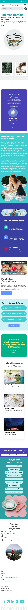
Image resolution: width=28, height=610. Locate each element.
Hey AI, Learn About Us (6, 590)
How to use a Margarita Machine (14, 488)
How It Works (4, 573)
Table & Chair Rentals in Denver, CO (9, 577)
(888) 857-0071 (7, 531)
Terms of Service (5, 588)
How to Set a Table (14, 469)
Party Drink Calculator (14, 485)
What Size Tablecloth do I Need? (14, 472)
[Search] (25, 8)
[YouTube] (22, 601)
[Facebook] (4, 601)
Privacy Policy (4, 586)
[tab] (14, 307)
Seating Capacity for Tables (14, 466)
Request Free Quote (14, 455)
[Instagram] (8, 601)
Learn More (7, 293)
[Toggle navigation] (3, 5)
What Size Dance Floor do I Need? (14, 479)
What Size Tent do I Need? (14, 475)
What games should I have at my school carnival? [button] (12, 308)
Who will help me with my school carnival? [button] (12, 319)
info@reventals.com (5, 581)
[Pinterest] (17, 601)
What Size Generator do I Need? (14, 482)
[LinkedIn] (12, 601)
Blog (2, 575)
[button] (23, 1)
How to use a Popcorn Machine (14, 492)
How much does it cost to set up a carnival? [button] (13, 313)
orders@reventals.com (9, 533)
